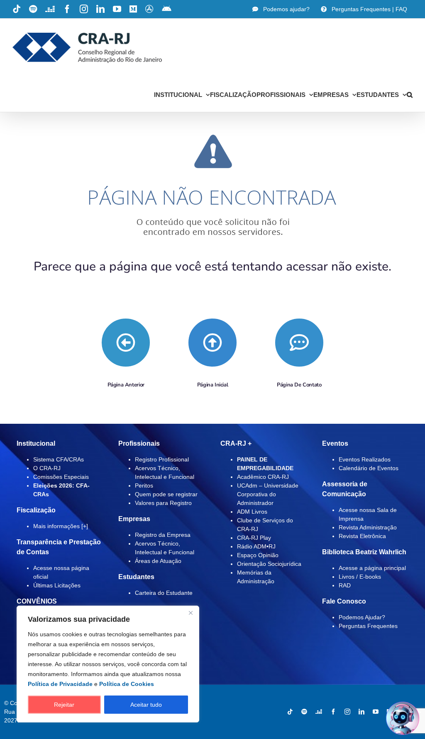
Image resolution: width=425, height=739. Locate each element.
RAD (345, 585)
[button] (410, 94)
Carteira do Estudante (164, 592)
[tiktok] (290, 712)
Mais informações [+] (60, 526)
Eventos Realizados (365, 459)
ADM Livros (252, 511)
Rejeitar (64, 704)
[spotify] (304, 712)
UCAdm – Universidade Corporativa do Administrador (267, 494)
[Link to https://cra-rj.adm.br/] (212, 342)
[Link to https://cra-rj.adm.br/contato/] (299, 342)
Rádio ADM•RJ (256, 546)
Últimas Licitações (57, 585)
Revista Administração (368, 527)
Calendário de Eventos (368, 468)
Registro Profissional (162, 459)
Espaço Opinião (257, 555)
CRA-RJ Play (254, 537)
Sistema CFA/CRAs (58, 459)
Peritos (144, 485)
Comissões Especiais (61, 476)
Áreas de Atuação (158, 561)
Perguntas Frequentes (368, 626)
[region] (108, 664)
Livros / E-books (360, 576)
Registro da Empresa (163, 534)
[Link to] (126, 342)
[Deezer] (318, 712)
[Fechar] (190, 613)
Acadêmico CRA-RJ (263, 476)
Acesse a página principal (372, 568)
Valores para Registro (163, 503)
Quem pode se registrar (166, 494)
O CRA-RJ (47, 468)
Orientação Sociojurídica (269, 563)
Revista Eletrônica (362, 536)
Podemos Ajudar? (362, 617)
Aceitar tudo (146, 704)
